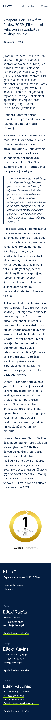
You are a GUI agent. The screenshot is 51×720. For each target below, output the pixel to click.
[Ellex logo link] (7, 6)
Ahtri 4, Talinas (11, 617)
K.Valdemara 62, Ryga (15, 654)
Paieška (30, 6)
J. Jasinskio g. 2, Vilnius (16, 691)
